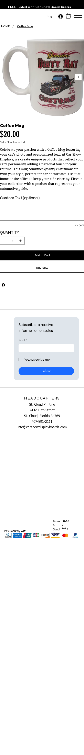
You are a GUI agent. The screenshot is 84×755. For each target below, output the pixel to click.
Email (23, 340)
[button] (68, 16)
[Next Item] (78, 77)
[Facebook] (3, 285)
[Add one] (20, 241)
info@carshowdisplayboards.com (42, 427)
